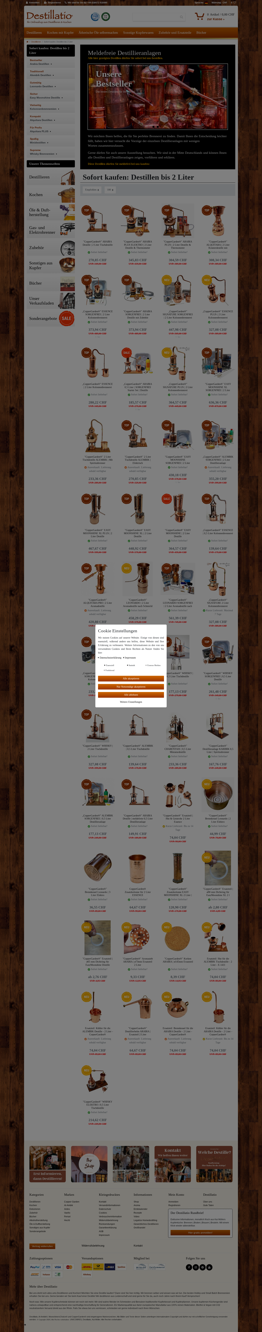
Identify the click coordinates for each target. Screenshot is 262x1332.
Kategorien (36, 1194)
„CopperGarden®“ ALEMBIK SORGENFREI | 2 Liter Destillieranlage (218, 459)
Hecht (67, 1220)
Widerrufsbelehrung (108, 1220)
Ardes (67, 1209)
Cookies (103, 1213)
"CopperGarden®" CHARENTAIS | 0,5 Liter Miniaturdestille (178, 748)
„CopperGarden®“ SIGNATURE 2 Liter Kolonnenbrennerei (218, 603)
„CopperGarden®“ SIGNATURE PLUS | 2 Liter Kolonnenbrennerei (178, 387)
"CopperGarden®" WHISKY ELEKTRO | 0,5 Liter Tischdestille (97, 1104)
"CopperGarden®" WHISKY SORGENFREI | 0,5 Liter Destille (218, 676)
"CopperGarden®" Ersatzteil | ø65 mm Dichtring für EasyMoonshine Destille (98, 961)
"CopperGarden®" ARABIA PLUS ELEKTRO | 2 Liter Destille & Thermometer (137, 244)
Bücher (201, 32)
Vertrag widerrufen (42, 1246)
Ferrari (67, 1216)
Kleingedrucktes (109, 1194)
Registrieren (174, 1205)
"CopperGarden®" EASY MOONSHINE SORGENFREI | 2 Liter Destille (178, 459)
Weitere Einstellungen (131, 701)
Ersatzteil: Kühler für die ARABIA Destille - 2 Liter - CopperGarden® (218, 1031)
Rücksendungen (107, 1224)
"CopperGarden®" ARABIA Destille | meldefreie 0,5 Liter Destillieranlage (138, 818)
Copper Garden (71, 1202)
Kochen (33, 1205)
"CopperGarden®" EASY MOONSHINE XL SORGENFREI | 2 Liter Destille (218, 387)
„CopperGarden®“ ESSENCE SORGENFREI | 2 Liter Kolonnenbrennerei (97, 314)
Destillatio (210, 1194)
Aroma (137, 1205)
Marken (69, 1194)
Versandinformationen (109, 1205)
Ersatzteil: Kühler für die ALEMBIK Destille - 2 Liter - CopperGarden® (97, 1031)
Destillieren (34, 32)
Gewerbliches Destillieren (146, 1224)
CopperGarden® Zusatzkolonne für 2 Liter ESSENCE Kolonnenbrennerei (138, 892)
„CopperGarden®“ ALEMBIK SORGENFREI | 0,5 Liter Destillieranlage (97, 818)
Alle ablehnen (131, 694)
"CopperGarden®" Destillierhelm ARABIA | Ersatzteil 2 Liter (137, 1031)
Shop (136, 1202)
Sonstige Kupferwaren (138, 32)
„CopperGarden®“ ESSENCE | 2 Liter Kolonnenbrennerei (97, 386)
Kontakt (102, 1202)
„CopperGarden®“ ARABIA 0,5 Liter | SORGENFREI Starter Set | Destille (137, 387)
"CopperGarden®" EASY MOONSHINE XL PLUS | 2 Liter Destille (97, 533)
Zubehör (33, 1213)
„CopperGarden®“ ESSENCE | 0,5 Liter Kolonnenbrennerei (218, 532)
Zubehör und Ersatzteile (175, 32)
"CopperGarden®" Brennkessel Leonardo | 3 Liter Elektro (97, 892)
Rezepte (138, 1213)
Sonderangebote (37, 1231)
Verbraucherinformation (110, 1216)
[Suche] (182, 17)
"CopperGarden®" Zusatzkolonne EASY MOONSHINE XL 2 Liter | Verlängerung (178, 892)
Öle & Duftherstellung (39, 1224)
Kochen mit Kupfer (60, 32)
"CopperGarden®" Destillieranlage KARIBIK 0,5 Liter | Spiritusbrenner (218, 748)
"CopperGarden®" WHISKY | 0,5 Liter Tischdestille (178, 675)
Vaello (67, 1213)
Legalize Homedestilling (145, 1220)
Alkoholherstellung (38, 1220)
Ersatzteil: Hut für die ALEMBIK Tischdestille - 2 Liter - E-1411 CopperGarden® (218, 961)
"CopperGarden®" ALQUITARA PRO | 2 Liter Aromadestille (97, 603)
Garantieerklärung (108, 1227)
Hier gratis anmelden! (200, 1232)
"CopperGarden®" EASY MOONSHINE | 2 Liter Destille (178, 533)
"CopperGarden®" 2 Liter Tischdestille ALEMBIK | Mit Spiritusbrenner (98, 459)
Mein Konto (176, 1194)
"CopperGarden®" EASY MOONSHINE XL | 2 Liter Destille (138, 533)
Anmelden (173, 1202)
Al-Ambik (68, 1205)
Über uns (207, 1202)
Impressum (104, 1235)
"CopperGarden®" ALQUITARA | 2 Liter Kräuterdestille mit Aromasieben (218, 244)
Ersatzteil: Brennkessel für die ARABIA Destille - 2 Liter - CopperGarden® (178, 1031)
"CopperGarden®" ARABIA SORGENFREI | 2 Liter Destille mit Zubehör (137, 314)
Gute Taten (208, 1205)
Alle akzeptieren (131, 678)
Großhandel (139, 1227)
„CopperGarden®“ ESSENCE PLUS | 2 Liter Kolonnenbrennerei (218, 314)
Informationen (143, 1194)
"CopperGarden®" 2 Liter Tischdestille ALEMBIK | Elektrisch (138, 459)
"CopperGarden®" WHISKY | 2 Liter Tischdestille (97, 747)
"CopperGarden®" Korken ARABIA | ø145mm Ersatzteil (178, 960)
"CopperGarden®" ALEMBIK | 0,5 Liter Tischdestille (137, 747)
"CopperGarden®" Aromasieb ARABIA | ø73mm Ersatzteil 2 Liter (138, 961)
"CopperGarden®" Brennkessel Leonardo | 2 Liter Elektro (218, 818)
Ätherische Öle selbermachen (98, 32)
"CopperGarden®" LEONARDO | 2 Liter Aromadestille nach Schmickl (138, 603)
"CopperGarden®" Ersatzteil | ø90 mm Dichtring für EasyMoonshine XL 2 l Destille (218, 892)
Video (136, 1216)
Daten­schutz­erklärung (111, 657)
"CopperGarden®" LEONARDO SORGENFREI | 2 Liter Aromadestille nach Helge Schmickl (178, 603)
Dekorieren (34, 1209)
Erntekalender (140, 1209)
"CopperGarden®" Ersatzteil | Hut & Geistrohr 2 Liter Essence (178, 818)
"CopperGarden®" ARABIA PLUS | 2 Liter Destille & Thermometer (177, 244)
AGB (101, 1231)
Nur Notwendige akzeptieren (131, 686)
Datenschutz (105, 1209)
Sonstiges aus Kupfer (39, 1227)
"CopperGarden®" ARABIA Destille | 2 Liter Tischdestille (98, 243)
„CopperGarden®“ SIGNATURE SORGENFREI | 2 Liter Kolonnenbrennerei (178, 314)
